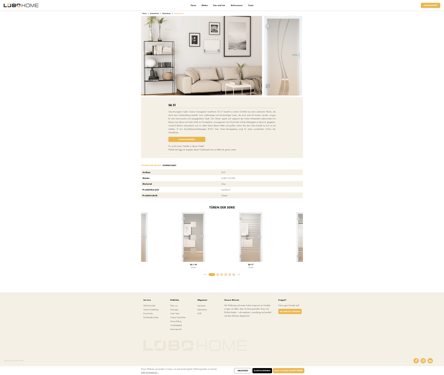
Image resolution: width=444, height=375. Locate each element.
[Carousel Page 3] (221, 274)
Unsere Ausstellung (150, 309)
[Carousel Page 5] (229, 274)
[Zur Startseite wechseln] (21, 5)
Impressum (201, 305)
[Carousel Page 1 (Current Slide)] (212, 274)
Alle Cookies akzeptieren (288, 370)
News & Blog (175, 321)
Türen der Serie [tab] (222, 207)
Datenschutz (202, 309)
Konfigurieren (187, 139)
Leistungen (174, 309)
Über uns (173, 305)
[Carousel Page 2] (217, 274)
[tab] (151, 165)
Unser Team (174, 313)
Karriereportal (175, 329)
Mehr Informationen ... (150, 372)
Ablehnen (242, 370)
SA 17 (250, 264)
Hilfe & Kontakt (149, 305)
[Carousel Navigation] (222, 274)
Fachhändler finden (151, 317)
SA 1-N (193, 264)
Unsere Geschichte (177, 317)
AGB (199, 313)
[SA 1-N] (193, 237)
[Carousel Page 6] (233, 274)
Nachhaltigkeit (176, 325)
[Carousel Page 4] (225, 274)
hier (180, 149)
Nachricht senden (290, 311)
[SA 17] (251, 237)
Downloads (148, 313)
